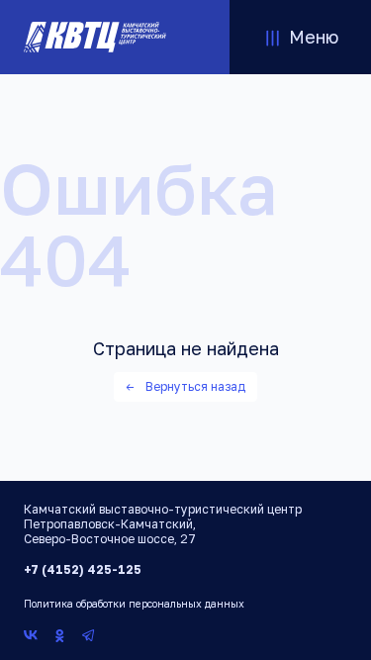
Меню (313, 36)
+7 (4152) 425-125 (82, 569)
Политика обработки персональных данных (134, 604)
